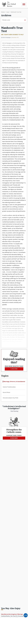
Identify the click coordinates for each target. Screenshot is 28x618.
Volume (3, 12)
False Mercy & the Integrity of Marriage (12, 614)
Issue (7, 12)
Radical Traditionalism (9, 387)
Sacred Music (6, 392)
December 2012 (15, 37)
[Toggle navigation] (23, 4)
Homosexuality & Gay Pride (10, 398)
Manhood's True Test (16, 12)
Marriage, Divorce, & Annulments (14, 381)
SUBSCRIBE (14, 369)
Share (25, 615)
